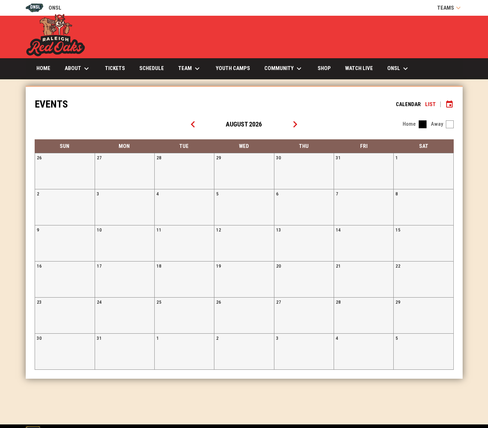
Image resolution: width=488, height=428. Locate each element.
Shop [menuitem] (324, 68)
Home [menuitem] (43, 68)
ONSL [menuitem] (398, 68)
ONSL (44, 8)
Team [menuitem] (189, 68)
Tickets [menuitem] (117, 68)
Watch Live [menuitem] (361, 68)
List (430, 104)
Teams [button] (450, 8)
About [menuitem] (78, 68)
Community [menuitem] (283, 68)
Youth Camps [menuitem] (233, 68)
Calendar (408, 104)
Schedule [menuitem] (151, 68)
